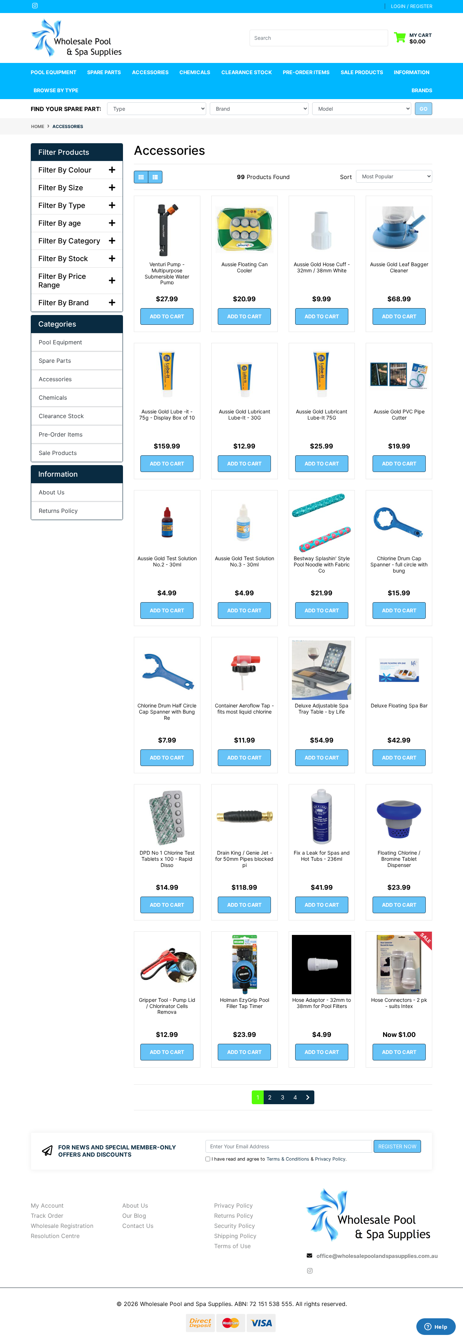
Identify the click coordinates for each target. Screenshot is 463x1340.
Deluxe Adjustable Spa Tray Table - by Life (321, 708)
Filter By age (59, 223)
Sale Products (362, 72)
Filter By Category (69, 241)
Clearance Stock (246, 72)
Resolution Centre (55, 1235)
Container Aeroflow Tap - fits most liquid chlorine (244, 708)
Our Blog (134, 1215)
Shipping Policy (235, 1235)
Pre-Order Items (306, 72)
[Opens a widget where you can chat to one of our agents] (436, 1327)
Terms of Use (232, 1246)
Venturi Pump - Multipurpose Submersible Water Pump (167, 273)
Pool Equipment (60, 342)
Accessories (55, 379)
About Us (51, 492)
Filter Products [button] (63, 152)
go (424, 109)
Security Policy (234, 1225)
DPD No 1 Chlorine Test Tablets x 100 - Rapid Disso (167, 859)
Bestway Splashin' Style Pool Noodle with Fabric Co (322, 564)
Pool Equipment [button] (53, 72)
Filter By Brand (63, 302)
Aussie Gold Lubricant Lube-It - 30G (244, 414)
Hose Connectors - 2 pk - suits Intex (399, 1003)
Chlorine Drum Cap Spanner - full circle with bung (399, 564)
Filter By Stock (63, 258)
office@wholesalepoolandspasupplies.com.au (377, 1255)
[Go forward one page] (307, 1097)
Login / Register (411, 6)
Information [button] (411, 72)
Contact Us (137, 1225)
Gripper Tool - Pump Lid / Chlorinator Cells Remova (167, 1006)
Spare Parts (55, 360)
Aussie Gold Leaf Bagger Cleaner (399, 267)
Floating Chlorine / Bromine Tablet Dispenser (399, 859)
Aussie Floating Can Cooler (244, 267)
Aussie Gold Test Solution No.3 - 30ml (244, 561)
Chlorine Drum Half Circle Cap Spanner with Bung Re (166, 711)
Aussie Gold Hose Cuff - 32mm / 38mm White (322, 267)
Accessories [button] (150, 72)
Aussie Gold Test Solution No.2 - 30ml (167, 561)
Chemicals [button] (194, 72)
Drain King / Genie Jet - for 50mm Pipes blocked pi (244, 859)
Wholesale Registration (62, 1225)
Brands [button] (422, 90)
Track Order (47, 1215)
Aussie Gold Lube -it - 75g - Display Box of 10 (167, 414)
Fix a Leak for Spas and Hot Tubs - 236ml (322, 856)
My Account (47, 1205)
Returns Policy (58, 510)
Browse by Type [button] (56, 90)
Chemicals (53, 397)
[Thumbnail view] (141, 177)
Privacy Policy (330, 1159)
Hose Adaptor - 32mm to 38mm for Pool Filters (321, 1003)
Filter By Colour (65, 170)
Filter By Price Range (62, 280)
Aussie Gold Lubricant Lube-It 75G (321, 414)
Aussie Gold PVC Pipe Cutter (399, 414)
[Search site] (383, 38)
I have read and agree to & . (279, 1159)
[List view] (155, 177)
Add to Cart (167, 316)
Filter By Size (60, 187)
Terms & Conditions (288, 1159)
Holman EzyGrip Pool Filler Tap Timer (244, 1003)
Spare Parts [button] (104, 72)
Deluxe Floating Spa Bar (399, 705)
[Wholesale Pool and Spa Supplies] (77, 37)
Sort (346, 176)
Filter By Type (61, 205)
